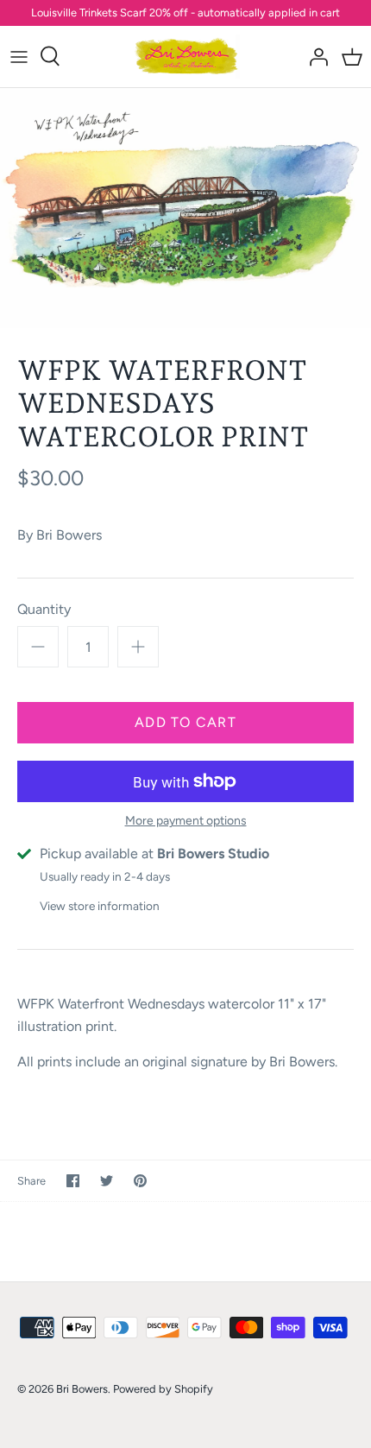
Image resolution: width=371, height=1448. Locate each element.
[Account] (314, 56)
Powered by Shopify (163, 1388)
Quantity (44, 609)
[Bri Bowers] (186, 57)
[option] (185, 208)
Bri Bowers (69, 535)
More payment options (186, 821)
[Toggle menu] (19, 56)
